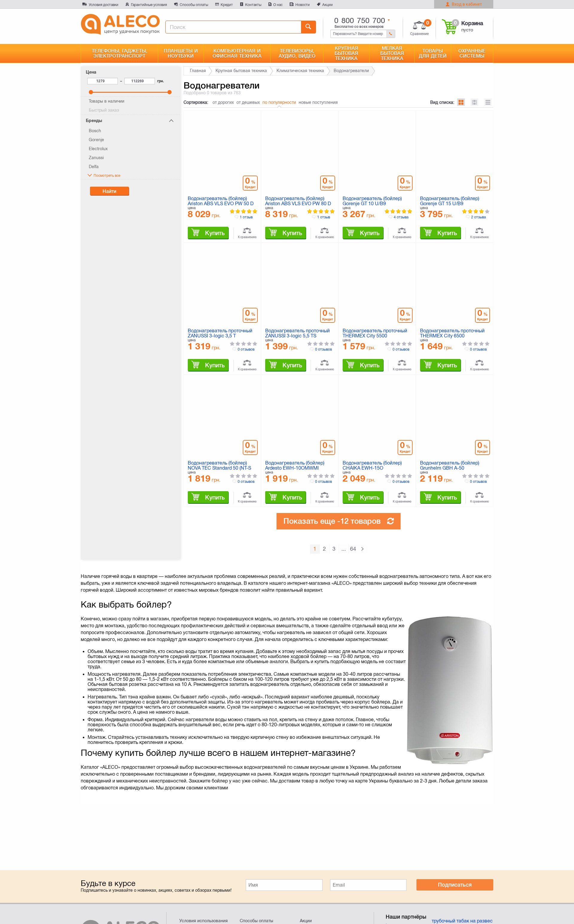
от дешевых (248, 102)
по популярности (279, 102)
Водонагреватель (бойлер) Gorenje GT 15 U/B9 (449, 201)
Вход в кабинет (466, 4)
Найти (109, 191)
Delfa (94, 166)
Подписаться (455, 885)
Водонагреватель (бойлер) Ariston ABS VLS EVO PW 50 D (221, 201)
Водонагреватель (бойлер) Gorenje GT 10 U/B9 (372, 201)
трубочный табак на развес (462, 920)
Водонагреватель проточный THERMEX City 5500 (375, 333)
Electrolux (98, 148)
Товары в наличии (106, 101)
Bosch (95, 130)
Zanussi (96, 157)
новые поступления (318, 102)
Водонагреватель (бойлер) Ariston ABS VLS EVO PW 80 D (298, 201)
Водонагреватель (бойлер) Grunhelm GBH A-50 (449, 465)
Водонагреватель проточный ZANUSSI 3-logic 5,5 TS (297, 333)
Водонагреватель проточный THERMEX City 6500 (452, 333)
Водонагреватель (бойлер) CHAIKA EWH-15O (372, 465)
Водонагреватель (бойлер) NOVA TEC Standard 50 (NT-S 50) (219, 465)
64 (353, 549)
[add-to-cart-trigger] (208, 233)
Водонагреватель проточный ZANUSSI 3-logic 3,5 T (220, 333)
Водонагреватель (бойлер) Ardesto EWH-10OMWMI (294, 465)
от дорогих (223, 102)
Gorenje (96, 139)
